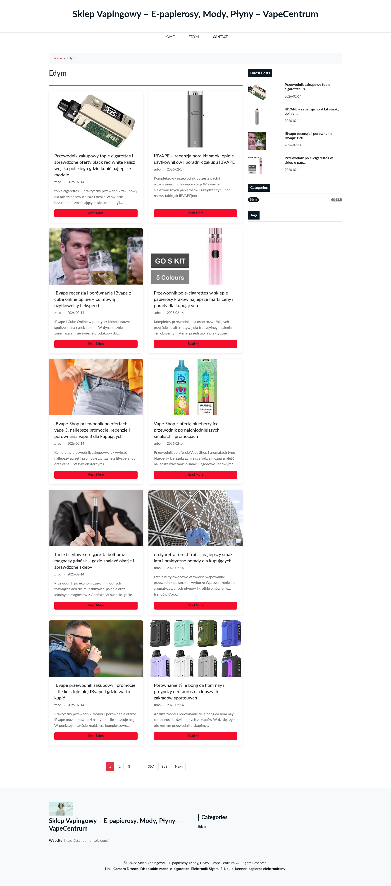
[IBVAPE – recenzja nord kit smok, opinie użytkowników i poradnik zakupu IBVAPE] (195, 119)
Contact (220, 37)
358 (164, 766)
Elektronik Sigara (205, 869)
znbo (57, 182)
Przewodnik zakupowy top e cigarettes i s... (307, 87)
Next (179, 766)
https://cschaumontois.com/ (86, 840)
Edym (202, 826)
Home (57, 58)
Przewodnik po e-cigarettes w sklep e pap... (309, 160)
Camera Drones (125, 869)
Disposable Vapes (154, 869)
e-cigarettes (179, 869)
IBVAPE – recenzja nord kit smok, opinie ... (312, 111)
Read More (96, 213)
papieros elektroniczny (266, 869)
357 (151, 766)
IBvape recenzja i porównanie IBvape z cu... (308, 136)
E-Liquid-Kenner (233, 869)
